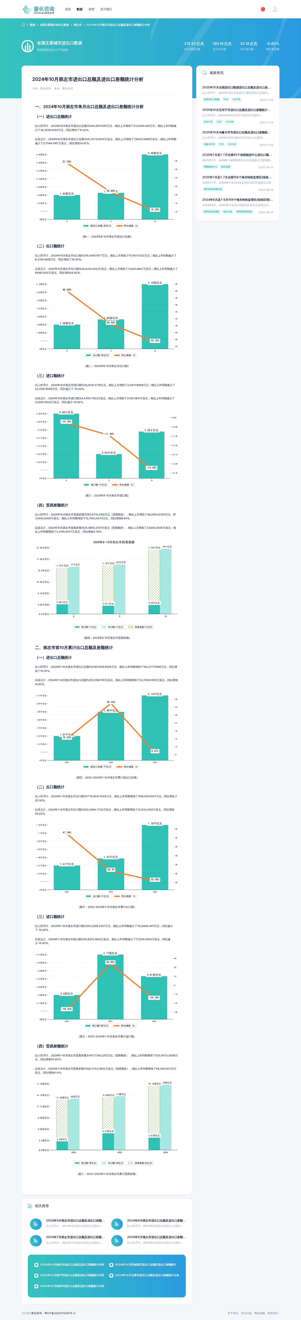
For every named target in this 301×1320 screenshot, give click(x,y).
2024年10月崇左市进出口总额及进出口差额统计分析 (72, 1264)
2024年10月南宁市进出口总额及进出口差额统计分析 (72, 1275)
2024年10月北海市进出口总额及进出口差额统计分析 (147, 1275)
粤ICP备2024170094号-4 (59, 1313)
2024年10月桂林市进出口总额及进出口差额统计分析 (72, 1286)
